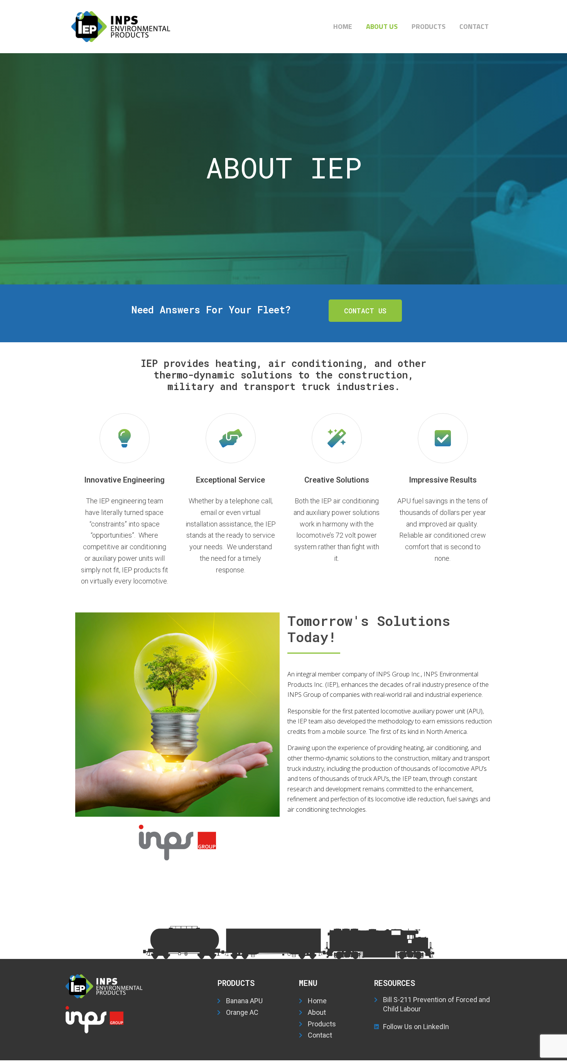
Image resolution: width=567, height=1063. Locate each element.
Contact (474, 26)
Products (429, 26)
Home (342, 26)
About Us (382, 26)
